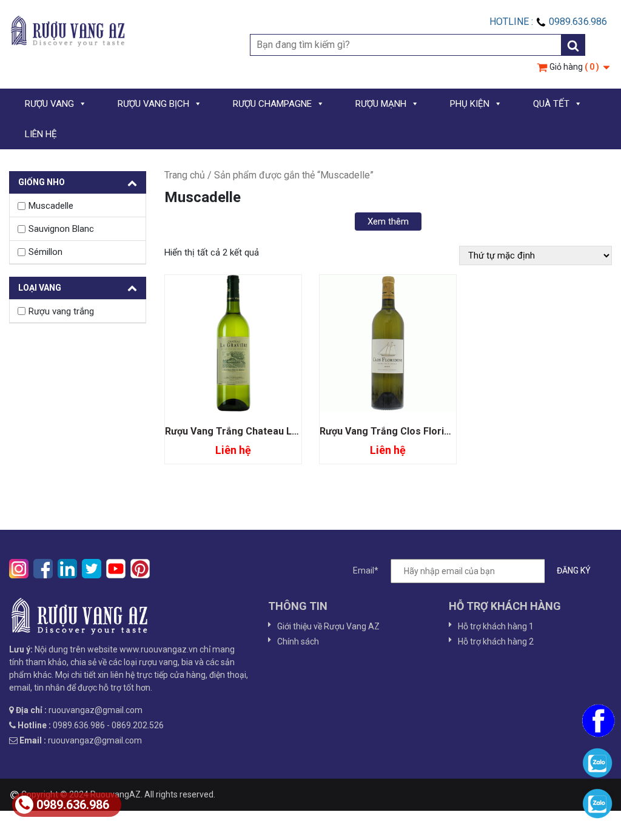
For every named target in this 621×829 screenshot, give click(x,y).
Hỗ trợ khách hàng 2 (496, 641)
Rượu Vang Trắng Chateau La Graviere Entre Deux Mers (292, 431)
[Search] (573, 45)
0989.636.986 (72, 804)
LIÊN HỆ (41, 134)
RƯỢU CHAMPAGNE (272, 103)
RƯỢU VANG (49, 103)
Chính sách (298, 641)
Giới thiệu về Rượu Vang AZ (328, 626)
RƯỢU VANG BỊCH (153, 103)
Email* (365, 570)
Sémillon (45, 251)
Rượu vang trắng (61, 311)
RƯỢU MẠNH (380, 103)
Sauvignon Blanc (61, 228)
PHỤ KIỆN (469, 103)
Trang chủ (184, 175)
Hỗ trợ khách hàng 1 (496, 626)
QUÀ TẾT (551, 103)
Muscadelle (51, 205)
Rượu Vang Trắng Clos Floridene (393, 431)
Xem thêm (388, 221)
